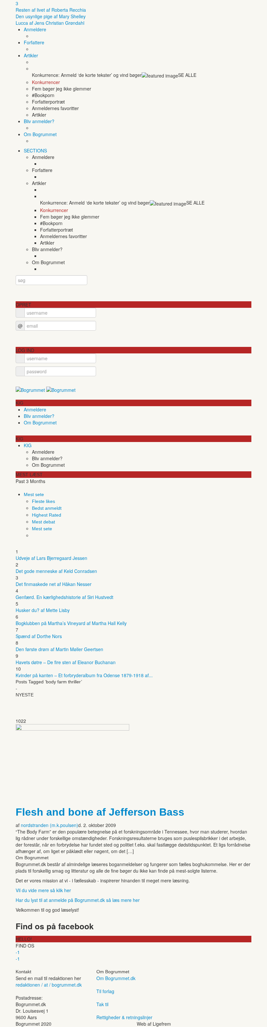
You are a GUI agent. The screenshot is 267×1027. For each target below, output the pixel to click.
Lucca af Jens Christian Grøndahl (50, 23)
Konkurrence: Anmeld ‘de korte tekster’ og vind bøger (87, 75)
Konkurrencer (46, 82)
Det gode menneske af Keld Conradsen (56, 571)
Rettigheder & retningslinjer (124, 1017)
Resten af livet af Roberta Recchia (51, 10)
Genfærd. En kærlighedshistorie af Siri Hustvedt (64, 597)
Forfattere (34, 42)
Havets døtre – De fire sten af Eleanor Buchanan (66, 662)
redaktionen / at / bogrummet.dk (49, 984)
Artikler (31, 55)
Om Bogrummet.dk (115, 978)
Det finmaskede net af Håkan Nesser (53, 584)
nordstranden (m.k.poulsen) (49, 825)
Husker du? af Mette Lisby (43, 610)
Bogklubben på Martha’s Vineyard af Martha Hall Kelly (71, 623)
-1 (18, 952)
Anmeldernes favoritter (55, 108)
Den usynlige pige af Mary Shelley (51, 16)
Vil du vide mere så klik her (43, 890)
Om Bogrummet (40, 134)
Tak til (102, 1004)
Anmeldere (35, 29)
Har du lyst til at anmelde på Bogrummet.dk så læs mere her (78, 900)
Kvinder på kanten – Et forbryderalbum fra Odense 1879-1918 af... (84, 675)
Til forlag (105, 991)
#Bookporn (43, 95)
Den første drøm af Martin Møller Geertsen (59, 649)
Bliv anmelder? (39, 121)
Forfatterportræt (48, 101)
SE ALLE (187, 75)
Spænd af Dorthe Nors (39, 636)
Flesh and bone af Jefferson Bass (100, 812)
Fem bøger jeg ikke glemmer (61, 88)
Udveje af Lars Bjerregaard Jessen (51, 558)
